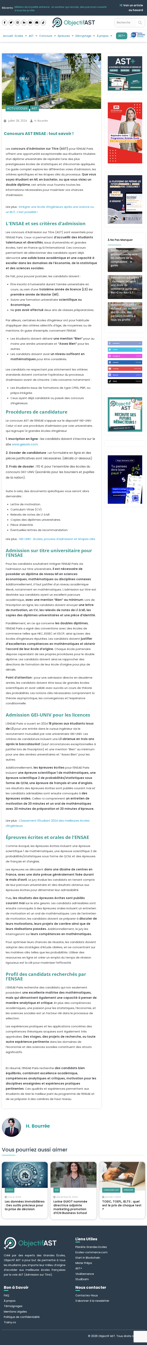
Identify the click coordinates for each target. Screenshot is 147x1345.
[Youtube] (30, 22)
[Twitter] (11, 22)
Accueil (8, 36)
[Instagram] (17, 22)
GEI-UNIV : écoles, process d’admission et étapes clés (57, 539)
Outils (9, 1190)
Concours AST (111, 1190)
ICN (56, 1190)
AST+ (121, 36)
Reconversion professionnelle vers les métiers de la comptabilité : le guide (124, 258)
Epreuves (128, 1190)
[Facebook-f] (4, 22)
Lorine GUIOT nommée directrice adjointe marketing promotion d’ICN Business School (70, 1207)
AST (34, 108)
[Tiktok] (43, 22)
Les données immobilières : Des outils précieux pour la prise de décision (25, 1205)
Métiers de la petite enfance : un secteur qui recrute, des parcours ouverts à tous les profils (61, 7)
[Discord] (37, 22)
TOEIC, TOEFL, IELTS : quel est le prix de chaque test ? (121, 1205)
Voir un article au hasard (133, 7)
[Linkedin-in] (24, 22)
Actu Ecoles (17, 108)
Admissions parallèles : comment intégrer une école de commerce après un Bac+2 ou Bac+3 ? (125, 285)
